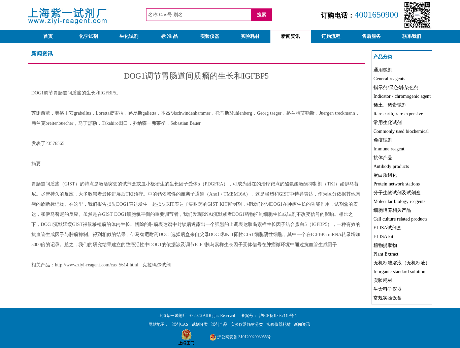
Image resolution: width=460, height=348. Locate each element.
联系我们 (411, 36)
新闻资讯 (290, 36)
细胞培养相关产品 (392, 210)
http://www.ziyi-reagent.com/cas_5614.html (96, 264)
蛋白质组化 (385, 175)
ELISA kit (383, 236)
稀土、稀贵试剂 (389, 105)
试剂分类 (200, 324)
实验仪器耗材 (278, 324)
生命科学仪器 (387, 289)
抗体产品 (382, 157)
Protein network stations (396, 183)
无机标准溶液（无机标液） (401, 262)
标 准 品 (169, 36)
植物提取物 (385, 245)
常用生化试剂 (387, 122)
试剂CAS (180, 324)
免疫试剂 (382, 140)
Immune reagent (388, 148)
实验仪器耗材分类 (247, 324)
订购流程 (331, 36)
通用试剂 (382, 69)
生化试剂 (129, 36)
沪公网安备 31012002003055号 (243, 337)
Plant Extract (385, 254)
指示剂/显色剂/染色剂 (396, 87)
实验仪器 (209, 36)
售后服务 (371, 36)
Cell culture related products (400, 219)
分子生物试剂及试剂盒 (397, 192)
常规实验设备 (387, 297)
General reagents (389, 78)
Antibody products (391, 166)
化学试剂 (88, 36)
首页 (48, 36)
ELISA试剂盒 (387, 227)
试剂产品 (219, 324)
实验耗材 (250, 36)
